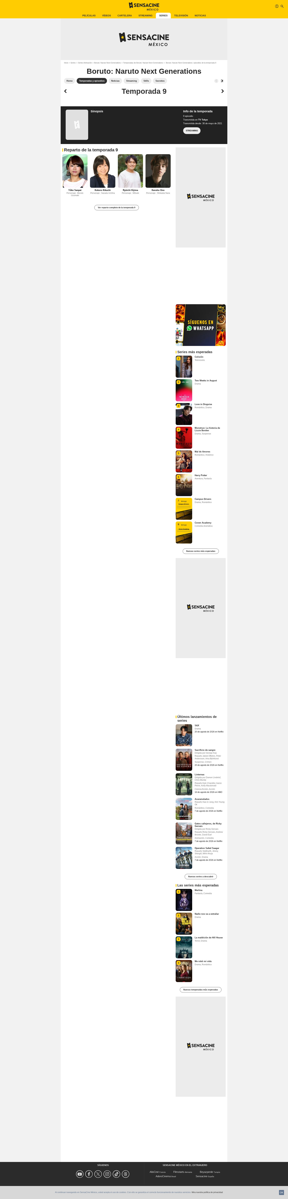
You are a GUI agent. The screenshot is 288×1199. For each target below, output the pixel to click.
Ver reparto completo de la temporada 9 (116, 207)
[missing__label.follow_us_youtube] (80, 1174)
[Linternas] (184, 784)
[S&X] (184, 735)
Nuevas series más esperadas (200, 551)
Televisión (181, 15)
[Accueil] (144, 6)
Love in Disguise (203, 404)
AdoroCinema (163, 1176)
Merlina (198, 890)
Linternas (199, 774)
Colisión (199, 357)
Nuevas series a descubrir (200, 876)
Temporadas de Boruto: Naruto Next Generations (143, 63)
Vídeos (106, 15)
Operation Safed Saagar (207, 848)
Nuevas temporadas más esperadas (200, 990)
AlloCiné (154, 1171)
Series (163, 15)
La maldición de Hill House (209, 937)
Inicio (66, 63)
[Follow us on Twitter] (98, 1174)
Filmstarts (178, 1171)
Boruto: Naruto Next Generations (107, 63)
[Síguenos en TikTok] (117, 1174)
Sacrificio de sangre (205, 750)
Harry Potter (201, 475)
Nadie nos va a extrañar (207, 914)
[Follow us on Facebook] (89, 1174)
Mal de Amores (202, 451)
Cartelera (125, 15)
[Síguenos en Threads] (126, 1174)
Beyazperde (206, 1171)
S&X (197, 725)
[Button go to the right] (222, 81)
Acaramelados (202, 799)
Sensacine (201, 1176)
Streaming (145, 15)
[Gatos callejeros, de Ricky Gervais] (184, 833)
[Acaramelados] (184, 809)
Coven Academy (203, 522)
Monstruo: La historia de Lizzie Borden (207, 429)
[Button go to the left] (216, 81)
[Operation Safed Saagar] (184, 858)
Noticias (200, 15)
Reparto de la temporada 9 (91, 149)
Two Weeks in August (206, 380)
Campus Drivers (203, 499)
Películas (89, 15)
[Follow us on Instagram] (108, 1174)
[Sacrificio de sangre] (184, 760)
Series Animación (85, 63)
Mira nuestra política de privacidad (207, 1192)
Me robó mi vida (203, 961)
